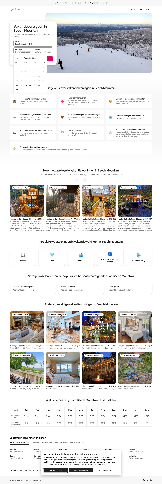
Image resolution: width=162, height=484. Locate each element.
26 (26, 85)
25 (21, 85)
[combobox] (33, 44)
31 (17, 90)
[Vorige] (77, 180)
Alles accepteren (56, 470)
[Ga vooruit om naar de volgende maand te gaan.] (43, 58)
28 (34, 85)
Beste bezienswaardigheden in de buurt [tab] (69, 442)
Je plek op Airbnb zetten (141, 9)
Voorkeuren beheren (106, 470)
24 (17, 85)
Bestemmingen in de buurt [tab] (19, 442)
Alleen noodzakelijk (81, 470)
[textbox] (23, 52)
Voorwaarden (37, 480)
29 (39, 85)
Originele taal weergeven (99, 3)
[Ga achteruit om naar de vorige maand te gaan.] (17, 58)
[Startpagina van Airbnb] (15, 9)
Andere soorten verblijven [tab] (42, 442)
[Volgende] (85, 180)
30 (43, 85)
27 (30, 85)
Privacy (28, 480)
